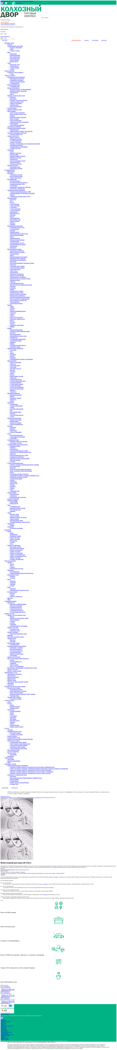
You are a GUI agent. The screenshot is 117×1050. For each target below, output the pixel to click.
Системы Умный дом (16, 134)
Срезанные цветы (15, 167)
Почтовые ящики (15, 162)
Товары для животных (13, 545)
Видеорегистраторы (16, 649)
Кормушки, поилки (15, 547)
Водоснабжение (12, 179)
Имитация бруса (15, 213)
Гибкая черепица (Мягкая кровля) (20, 331)
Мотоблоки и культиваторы (18, 260)
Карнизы (12, 511)
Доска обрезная (14, 204)
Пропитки (13, 354)
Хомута (12, 315)
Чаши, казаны (14, 664)
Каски (12, 714)
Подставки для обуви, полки (15, 636)
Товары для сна (11, 638)
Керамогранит (14, 421)
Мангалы (12, 97)
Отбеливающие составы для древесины (21, 359)
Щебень (12, 484)
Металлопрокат (11, 360)
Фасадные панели (15, 460)
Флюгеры (13, 342)
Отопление (10, 526)
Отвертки (13, 288)
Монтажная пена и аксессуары (19, 233)
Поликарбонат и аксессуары (18, 336)
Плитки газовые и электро (17, 156)
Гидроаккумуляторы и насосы (18, 182)
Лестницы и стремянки (14, 126)
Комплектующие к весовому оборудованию (22, 694)
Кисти (12, 255)
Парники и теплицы (16, 139)
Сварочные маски (15, 269)
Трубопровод (14, 185)
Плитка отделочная (15, 422)
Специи (12, 567)
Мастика (12, 230)
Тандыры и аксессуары (16, 101)
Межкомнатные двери (16, 520)
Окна (8, 505)
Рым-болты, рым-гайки (17, 325)
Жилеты (12, 722)
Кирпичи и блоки (15, 446)
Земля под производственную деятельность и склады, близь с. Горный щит (31, 771)
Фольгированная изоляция (17, 244)
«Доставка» (45, 884)
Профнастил (13, 337)
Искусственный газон (13, 84)
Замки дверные (14, 519)
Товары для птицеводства (17, 554)
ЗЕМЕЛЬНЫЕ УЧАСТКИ (7, 1026)
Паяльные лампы (15, 280)
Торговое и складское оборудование (15, 686)
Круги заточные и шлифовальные (19, 298)
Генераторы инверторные (17, 81)
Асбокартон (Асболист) (17, 457)
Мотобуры (13, 261)
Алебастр (13, 486)
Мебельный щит (15, 218)
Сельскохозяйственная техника (16, 128)
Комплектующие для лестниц (18, 441)
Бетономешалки (14, 302)
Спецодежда (11, 709)
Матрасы (12, 640)
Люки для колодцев (15, 177)
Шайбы (12, 326)
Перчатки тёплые (15, 706)
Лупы (11, 151)
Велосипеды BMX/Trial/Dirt (18, 604)
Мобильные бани (15, 55)
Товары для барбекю (16, 103)
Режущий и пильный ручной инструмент (22, 263)
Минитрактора (14, 129)
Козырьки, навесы (15, 346)
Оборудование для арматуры (18, 300)
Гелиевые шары (14, 644)
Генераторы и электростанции (16, 77)
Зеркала (12, 623)
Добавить (3, 874)
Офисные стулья (15, 630)
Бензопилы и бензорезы (17, 250)
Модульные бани (15, 57)
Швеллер (12, 390)
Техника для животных (16, 559)
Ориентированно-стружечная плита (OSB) (22, 193)
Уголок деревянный (15, 432)
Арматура (13, 364)
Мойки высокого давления (17, 258)
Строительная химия (16, 478)
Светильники (14, 404)
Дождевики (13, 716)
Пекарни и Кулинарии (13, 761)
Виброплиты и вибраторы (17, 295)
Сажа (11, 489)
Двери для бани (14, 516)
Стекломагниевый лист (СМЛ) (19, 450)
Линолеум (13, 399)
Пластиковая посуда (16, 661)
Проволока (13, 377)
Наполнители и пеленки (17, 548)
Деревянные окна (15, 506)
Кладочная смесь (15, 466)
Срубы (12, 69)
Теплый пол (13, 495)
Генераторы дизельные (16, 80)
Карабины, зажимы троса (17, 319)
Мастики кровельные (16, 329)
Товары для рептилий (16, 553)
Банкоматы (10, 756)
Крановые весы (14, 695)
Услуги (7, 728)
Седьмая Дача (14, 784)
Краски (12, 356)
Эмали (12, 353)
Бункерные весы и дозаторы (18, 691)
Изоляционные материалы (15, 226)
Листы (12, 373)
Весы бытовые (14, 154)
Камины (12, 115)
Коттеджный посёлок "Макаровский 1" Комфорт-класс (26, 778)
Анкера (12, 323)
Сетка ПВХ (13, 438)
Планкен (12, 224)
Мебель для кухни (12, 627)
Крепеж (9, 305)
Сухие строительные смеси (15, 463)
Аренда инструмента (13, 740)
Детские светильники (16, 405)
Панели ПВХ (14, 502)
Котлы (12, 94)
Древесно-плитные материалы (16, 190)
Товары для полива (15, 142)
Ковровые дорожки (15, 398)
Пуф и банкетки (14, 619)
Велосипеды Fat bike (16, 605)
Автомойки (13, 754)
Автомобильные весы (16, 689)
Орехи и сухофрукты (16, 596)
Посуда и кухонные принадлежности (18, 658)
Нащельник (13, 430)
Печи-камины (14, 123)
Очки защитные (14, 725)
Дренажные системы (16, 174)
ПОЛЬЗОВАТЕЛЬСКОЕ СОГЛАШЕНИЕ (6, 1033)
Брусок (12, 202)
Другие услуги (11, 753)
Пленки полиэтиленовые (17, 239)
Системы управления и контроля (16, 132)
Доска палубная (14, 205)
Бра (11, 410)
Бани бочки (13, 53)
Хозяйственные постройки (15, 46)
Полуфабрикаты (14, 571)
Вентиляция (10, 171)
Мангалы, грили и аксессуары (16, 95)
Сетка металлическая (16, 435)
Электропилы (14, 272)
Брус (11, 201)
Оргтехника (13, 655)
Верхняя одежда (14, 720)
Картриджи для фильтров (17, 188)
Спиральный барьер (16, 379)
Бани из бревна (14, 60)
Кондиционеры (14, 494)
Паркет (12, 401)
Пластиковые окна (15, 509)
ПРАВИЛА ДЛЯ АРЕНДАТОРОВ (5, 1039)
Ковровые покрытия (16, 395)
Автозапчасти (11, 675)
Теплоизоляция (14, 241)
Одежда (9, 703)
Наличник (13, 427)
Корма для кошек (15, 539)
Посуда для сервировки (17, 666)
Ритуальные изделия (13, 750)
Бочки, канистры (15, 137)
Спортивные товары (10, 601)
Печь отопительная (15, 120)
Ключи (12, 289)
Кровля (9, 328)
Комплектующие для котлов (18, 91)
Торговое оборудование (14, 697)
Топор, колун (14, 271)
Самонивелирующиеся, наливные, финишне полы (24, 475)
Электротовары (11, 492)
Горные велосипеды (16, 607)
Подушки (13, 641)
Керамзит (13, 467)
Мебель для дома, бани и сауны (16, 615)
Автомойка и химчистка (14, 674)
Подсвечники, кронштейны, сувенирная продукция (22, 667)
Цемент (12, 480)
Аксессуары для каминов (17, 112)
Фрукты (12, 593)
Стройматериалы (4, 1)
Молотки (12, 286)
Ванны (12, 525)
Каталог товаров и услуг (10, 797)
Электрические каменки (17, 125)
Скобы (12, 314)
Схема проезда (4, 29)
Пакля (12, 236)
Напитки (10, 598)
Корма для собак (15, 537)
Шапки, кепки (14, 708)
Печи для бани (14, 119)
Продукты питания (10, 560)
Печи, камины (11, 111)
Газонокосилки (14, 253)
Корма (9, 531)
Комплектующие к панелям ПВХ (19, 458)
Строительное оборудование (18, 742)
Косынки (12, 371)
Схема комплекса (5, 36)
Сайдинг (12, 461)
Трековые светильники (16, 409)
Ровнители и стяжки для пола (18, 477)
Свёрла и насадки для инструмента (20, 278)
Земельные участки (10, 764)
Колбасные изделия (13, 574)
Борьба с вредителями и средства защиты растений (25, 143)
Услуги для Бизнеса (13, 751)
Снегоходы (10, 685)
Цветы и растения (12, 165)
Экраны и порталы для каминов (19, 122)
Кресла (12, 616)
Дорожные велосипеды (16, 610)
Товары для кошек (15, 557)
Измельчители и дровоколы (18, 277)
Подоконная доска (15, 219)
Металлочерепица (15, 334)
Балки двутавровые (15, 362)
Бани (8, 52)
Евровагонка (13, 212)
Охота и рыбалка (29, 1)
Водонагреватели (15, 181)
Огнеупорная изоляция (16, 235)
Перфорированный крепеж (18, 311)
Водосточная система (16, 176)
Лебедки (12, 281)
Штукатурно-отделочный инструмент (21, 284)
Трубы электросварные (16, 387)
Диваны (12, 621)
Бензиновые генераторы (17, 78)
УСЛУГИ (3, 1022)
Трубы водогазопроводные (17, 381)
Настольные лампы (15, 412)
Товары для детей (12, 669)
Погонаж (10, 426)
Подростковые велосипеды (18, 612)
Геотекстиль (13, 246)
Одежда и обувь (9, 700)
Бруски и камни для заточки (18, 294)
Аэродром (13, 776)
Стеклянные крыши (16, 340)
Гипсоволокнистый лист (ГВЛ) (19, 455)
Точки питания (9, 757)
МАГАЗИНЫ (95, 40)
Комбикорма (13, 534)
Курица (12, 585)
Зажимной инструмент (16, 292)
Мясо (9, 579)
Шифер (12, 343)
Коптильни (13, 98)
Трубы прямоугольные (16, 384)
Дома (9, 63)
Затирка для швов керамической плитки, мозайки (24, 464)
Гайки (12, 306)
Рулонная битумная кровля (18, 339)
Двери (9, 512)
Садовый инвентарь (16, 140)
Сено (11, 543)
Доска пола (13, 207)
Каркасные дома (15, 64)
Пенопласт (13, 247)
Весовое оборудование (13, 688)
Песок (12, 472)
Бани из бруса (14, 61)
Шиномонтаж (11, 678)
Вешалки (10, 635)
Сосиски (12, 578)
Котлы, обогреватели (13, 88)
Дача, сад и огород (13, 1)
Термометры (13, 159)
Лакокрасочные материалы (15, 348)
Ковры (12, 396)
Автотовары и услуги (11, 672)
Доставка (10, 729)
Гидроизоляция (14, 229)
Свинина (12, 584)
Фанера (12, 195)
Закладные (13, 367)
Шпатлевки (13, 481)
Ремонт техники (12, 736)
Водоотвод (10, 173)
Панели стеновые (12, 500)
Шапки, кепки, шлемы (16, 726)
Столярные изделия (13, 440)
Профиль (12, 447)
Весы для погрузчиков (16, 692)
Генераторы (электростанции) (18, 745)
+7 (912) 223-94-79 (5, 22)
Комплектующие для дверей (18, 517)
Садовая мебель (12, 108)
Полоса (12, 374)
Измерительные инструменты (18, 257)
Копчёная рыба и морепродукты (19, 590)
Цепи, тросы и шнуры (16, 317)
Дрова (12, 74)
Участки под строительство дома (17, 774)
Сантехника (10, 523)
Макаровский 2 (14, 779)
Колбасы (12, 576)
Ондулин (12, 333)
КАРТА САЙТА (4, 1031)
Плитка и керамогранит (14, 418)
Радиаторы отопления (16, 528)
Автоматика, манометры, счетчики (20, 187)
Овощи (12, 595)
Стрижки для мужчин (16, 734)
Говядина (13, 581)
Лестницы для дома (16, 443)
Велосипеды (11, 602)
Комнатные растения (16, 168)
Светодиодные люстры (16, 415)
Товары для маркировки (17, 275)
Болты (12, 320)
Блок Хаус (13, 199)
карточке (45, 894)
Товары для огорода (13, 136)
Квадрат (12, 370)
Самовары (13, 663)
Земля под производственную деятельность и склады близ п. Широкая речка (32, 767)
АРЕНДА (86, 40)
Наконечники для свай (16, 376)
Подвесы (12, 413)
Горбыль (12, 222)
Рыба (8, 587)
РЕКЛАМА (104, 40)
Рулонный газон (14, 86)
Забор (11, 49)
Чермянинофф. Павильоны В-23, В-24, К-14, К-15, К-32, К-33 (15, 869)
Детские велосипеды (16, 609)
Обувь (9, 702)
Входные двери (14, 514)
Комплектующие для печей (18, 117)
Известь (12, 488)
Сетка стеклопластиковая (17, 436)
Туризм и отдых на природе (15, 72)
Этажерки (13, 624)
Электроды (13, 391)
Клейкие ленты (14, 232)
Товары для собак (15, 551)
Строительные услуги (13, 737)
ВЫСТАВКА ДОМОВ (6, 1021)
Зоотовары (8, 529)
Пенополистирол (15, 238)
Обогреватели (14, 92)
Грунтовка (13, 350)
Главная (2, 797)
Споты (12, 416)
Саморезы (13, 312)
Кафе (8, 762)
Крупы (12, 564)
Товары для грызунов (16, 550)
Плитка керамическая (16, 424)
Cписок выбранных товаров (8, 24)
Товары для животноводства (18, 556)
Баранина (13, 582)
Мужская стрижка (15, 733)
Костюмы (13, 717)
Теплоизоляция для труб (17, 243)
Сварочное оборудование (17, 266)
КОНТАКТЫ (15, 787)
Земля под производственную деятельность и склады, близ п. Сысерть (30, 773)
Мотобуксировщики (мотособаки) (20, 297)
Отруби (12, 542)
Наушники (13, 719)
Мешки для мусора (15, 153)
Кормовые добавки (15, 536)
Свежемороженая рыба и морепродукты (21, 573)
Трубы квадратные (15, 385)
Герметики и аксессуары (17, 227)
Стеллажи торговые (16, 698)
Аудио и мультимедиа (16, 650)
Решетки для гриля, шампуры (18, 100)
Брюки (12, 723)
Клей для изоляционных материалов (20, 469)
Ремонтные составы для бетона (19, 474)
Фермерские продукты (16, 568)
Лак (11, 351)
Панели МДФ (14, 503)
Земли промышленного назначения (17, 765)
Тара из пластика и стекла (17, 160)
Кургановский (14, 781)
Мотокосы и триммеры (16, 274)
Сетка (9, 433)
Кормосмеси (13, 540)
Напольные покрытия (13, 393)
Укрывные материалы (16, 145)
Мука (11, 565)
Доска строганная (15, 208)
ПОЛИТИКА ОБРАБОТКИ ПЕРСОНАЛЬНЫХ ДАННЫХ (7, 1036)
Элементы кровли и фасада (18, 345)
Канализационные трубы (17, 184)
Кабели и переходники (16, 654)
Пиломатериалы (12, 198)
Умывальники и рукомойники (18, 146)
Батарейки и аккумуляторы (18, 497)
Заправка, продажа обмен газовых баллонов (20, 739)
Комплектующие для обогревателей (20, 89)
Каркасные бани (15, 58)
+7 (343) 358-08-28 (5, 1014)
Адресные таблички (13, 498)
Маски (12, 712)
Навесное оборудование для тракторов (21, 131)
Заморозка (10, 570)
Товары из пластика (16, 164)
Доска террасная (15, 210)
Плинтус (12, 429)
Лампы (12, 407)
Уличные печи (14, 105)
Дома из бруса (14, 66)
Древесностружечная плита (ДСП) (20, 196)
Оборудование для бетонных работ (20, 743)
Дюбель (12, 308)
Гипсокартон (14, 449)
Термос (12, 660)
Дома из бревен (14, 67)
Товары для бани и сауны (14, 109)
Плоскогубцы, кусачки (16, 291)
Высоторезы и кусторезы (17, 252)
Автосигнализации (15, 652)
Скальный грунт (15, 491)
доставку (56, 877)
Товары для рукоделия (13, 657)
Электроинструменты (16, 303)
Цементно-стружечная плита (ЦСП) (20, 452)
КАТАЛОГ (4, 40)
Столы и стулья (14, 629)
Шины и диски (11, 680)
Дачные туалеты (15, 50)
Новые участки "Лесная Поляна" (19, 782)
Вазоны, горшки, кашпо (14, 671)
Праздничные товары (13, 643)
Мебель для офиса (12, 632)
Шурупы (12, 322)
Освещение (10, 402)
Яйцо (8, 599)
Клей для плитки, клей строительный (21, 471)
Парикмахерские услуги (14, 731)
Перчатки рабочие (15, 711)
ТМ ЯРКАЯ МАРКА (76, 40)
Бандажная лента (15, 365)
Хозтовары (10, 150)
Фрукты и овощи (12, 591)
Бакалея (9, 562)
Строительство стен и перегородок (17, 444)
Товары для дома (9, 613)
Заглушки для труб (15, 368)
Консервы (13, 588)
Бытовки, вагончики (16, 47)
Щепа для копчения (16, 106)
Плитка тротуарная (15, 419)
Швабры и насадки (15, 157)
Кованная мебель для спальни (18, 626)
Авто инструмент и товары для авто (17, 681)
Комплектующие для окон (17, 508)
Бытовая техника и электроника (16, 646)
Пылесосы (13, 264)
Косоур (12, 216)
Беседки (9, 44)
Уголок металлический (16, 388)
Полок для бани (14, 221)
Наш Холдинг (44, 17)
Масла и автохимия (13, 677)
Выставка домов (21, 1)
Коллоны (12, 215)
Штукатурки (13, 483)
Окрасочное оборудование (17, 747)
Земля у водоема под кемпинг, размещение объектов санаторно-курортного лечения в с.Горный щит (39, 768)
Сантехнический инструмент (18, 748)
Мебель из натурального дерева (19, 618)
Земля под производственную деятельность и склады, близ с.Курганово (30, 770)
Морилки (13, 357)
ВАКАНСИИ (5, 787)
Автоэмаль (10, 683)
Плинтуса (13, 453)
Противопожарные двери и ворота (20, 522)
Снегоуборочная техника (17, 267)
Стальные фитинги (15, 382)
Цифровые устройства (16, 647)
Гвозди (12, 309)
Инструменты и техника (14, 249)
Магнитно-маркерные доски (18, 633)
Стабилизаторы (14, 83)
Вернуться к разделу (5, 796)
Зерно (12, 533)
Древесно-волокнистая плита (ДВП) (20, 191)
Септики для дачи (15, 148)
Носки (12, 705)
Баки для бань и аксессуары (18, 114)
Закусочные (10, 759)
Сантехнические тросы (16, 283)
